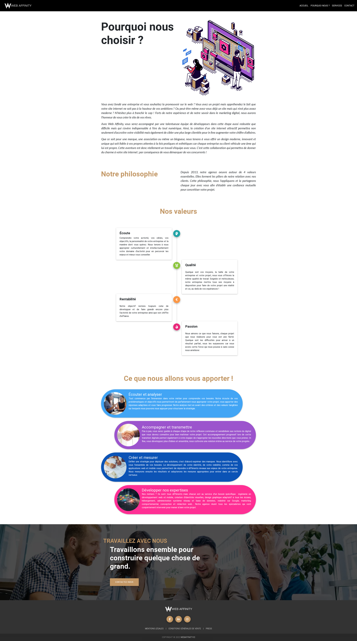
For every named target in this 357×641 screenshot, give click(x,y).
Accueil (304, 5)
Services (337, 5)
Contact (349, 5)
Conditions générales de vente (184, 628)
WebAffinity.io (188, 637)
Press (209, 628)
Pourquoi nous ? (320, 5)
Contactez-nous (124, 582)
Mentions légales (154, 628)
